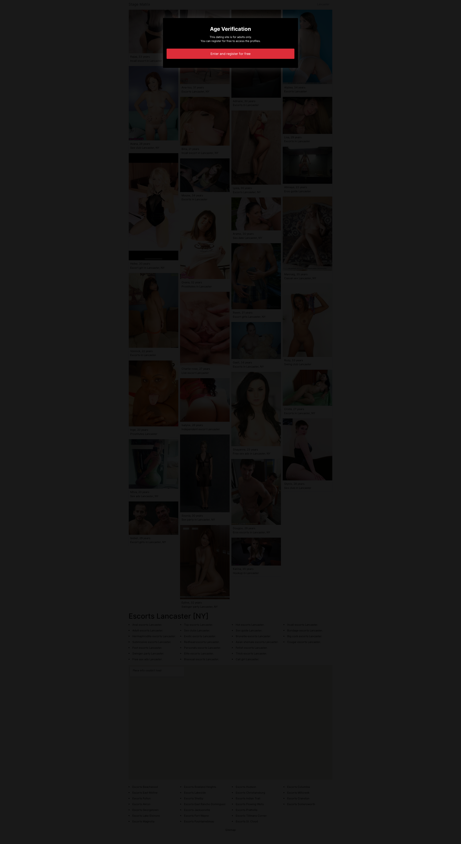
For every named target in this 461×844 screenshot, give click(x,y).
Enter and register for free (230, 54)
